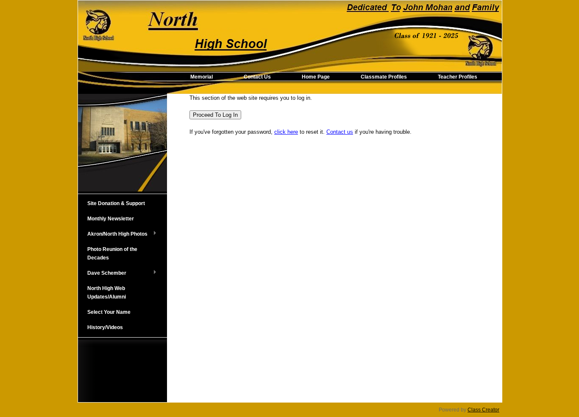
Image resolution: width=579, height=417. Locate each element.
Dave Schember (102, 273)
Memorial (201, 77)
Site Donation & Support (116, 203)
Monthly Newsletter (110, 219)
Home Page (316, 77)
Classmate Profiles (384, 77)
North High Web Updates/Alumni (106, 292)
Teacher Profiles (457, 77)
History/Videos (105, 327)
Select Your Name (109, 312)
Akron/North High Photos (113, 234)
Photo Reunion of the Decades (112, 253)
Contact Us (257, 77)
